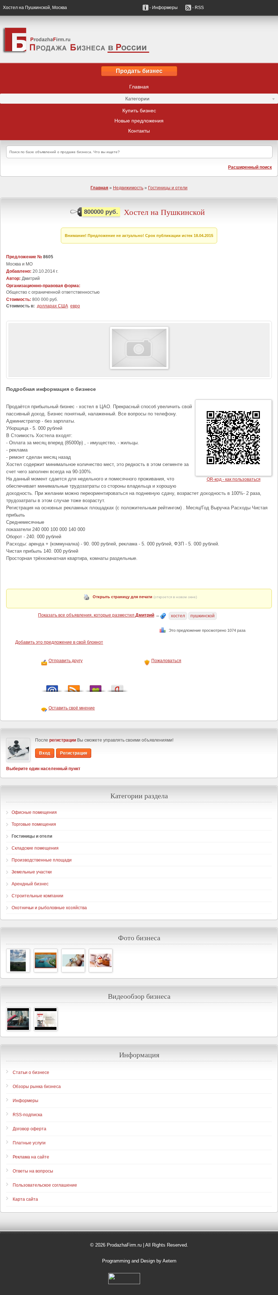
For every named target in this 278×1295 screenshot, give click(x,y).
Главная (139, 87)
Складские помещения (35, 848)
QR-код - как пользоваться (234, 479)
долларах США (52, 305)
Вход (44, 753)
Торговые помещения (34, 824)
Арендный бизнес (30, 883)
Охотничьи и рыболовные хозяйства (49, 907)
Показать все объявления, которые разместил (96, 615)
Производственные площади (42, 860)
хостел (178, 615)
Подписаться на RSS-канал (74, 686)
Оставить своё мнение (72, 708)
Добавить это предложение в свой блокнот (59, 642)
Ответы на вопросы (33, 1171)
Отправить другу (66, 660)
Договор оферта (29, 1128)
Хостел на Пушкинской (164, 212)
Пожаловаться (166, 660)
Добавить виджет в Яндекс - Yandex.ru (117, 686)
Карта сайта (25, 1199)
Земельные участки (32, 872)
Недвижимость (128, 187)
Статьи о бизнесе (31, 1072)
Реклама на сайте (31, 1157)
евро (75, 305)
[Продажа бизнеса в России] (139, 39)
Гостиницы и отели (168, 187)
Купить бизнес (139, 110)
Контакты (139, 131)
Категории (74, 100)
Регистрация (73, 753)
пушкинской (202, 615)
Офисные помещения (34, 812)
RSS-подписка (27, 1114)
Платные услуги (29, 1142)
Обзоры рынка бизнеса (37, 1086)
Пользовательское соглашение (45, 1185)
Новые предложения (139, 121)
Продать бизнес (139, 71)
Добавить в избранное (95, 686)
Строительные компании (37, 895)
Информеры (25, 1100)
